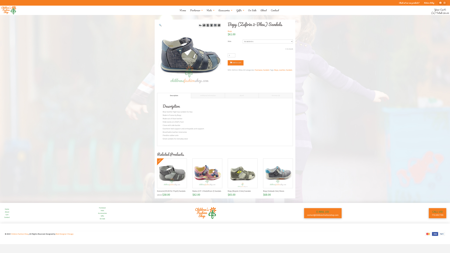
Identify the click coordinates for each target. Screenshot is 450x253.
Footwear (258, 70)
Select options (173, 184)
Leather (282, 70)
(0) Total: (440, 13)
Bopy (230, 31)
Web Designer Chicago (64, 234)
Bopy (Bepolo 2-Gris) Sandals (239, 191)
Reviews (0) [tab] (276, 95)
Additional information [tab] (208, 95)
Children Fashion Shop (20, 234)
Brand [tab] (242, 95)
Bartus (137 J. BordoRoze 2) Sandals (206, 191)
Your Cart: (440, 9)
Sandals (266, 70)
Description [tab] (174, 95)
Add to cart (236, 62)
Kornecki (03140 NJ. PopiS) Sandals (171, 191)
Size (229, 41)
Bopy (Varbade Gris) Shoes (273, 191)
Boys (276, 70)
